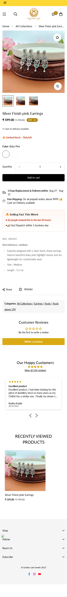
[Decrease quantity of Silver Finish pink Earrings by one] (19, 167)
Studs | (48, 303)
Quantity (7, 166)
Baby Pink (5, 154)
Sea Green (14, 154)
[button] (31, 416)
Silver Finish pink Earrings (19, 494)
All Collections (24, 26)
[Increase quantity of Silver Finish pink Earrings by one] (60, 167)
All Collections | (25, 303)
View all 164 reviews (35, 370)
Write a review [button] (33, 341)
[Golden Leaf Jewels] (34, 14)
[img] (35, 366)
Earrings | (39, 303)
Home (5, 26)
